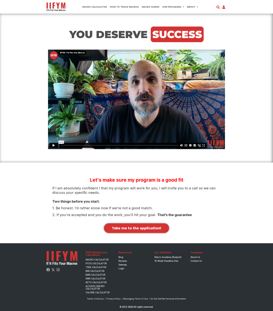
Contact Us (196, 261)
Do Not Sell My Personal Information (168, 298)
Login (121, 268)
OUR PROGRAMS (171, 7)
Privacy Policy (113, 298)
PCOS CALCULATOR (96, 263)
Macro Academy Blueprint (168, 257)
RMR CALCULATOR (95, 278)
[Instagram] (58, 270)
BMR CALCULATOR (95, 274)
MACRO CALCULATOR (94, 7)
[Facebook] (48, 270)
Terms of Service (95, 298)
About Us (195, 257)
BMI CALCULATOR (95, 271)
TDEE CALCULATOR (96, 267)
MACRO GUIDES (150, 7)
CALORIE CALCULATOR (98, 292)
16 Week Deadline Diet (166, 261)
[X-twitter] (53, 270)
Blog (120, 257)
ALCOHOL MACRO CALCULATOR (95, 287)
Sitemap (122, 264)
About (191, 7)
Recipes (122, 261)
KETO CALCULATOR (96, 282)
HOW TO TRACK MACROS (124, 7)
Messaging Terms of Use (135, 298)
